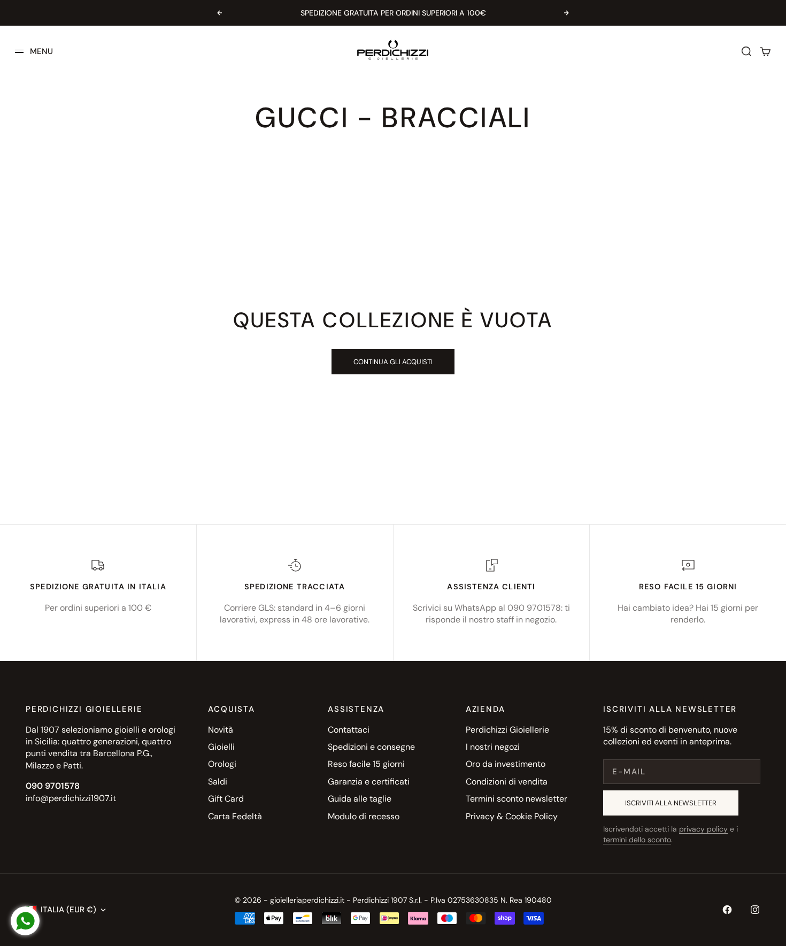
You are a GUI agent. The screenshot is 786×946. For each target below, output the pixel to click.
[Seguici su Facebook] (727, 909)
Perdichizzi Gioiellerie (507, 729)
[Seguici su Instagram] (755, 909)
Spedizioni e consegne (371, 746)
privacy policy (703, 829)
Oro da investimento (505, 764)
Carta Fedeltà (235, 816)
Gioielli (221, 746)
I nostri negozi (493, 746)
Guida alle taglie (359, 798)
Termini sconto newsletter (516, 798)
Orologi (222, 764)
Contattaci (348, 729)
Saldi (217, 781)
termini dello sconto (637, 839)
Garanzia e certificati (369, 781)
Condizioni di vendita (507, 781)
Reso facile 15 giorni (366, 764)
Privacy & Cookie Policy (512, 816)
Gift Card (226, 798)
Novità (220, 729)
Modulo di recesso (363, 816)
